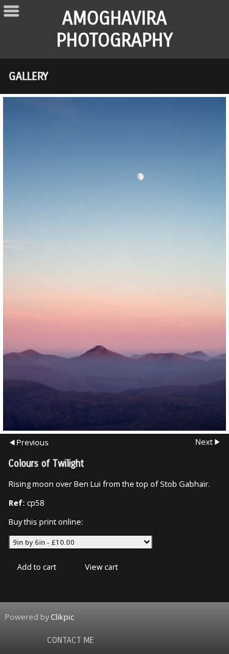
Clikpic (62, 616)
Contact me (70, 640)
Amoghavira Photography (114, 29)
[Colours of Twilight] (114, 264)
